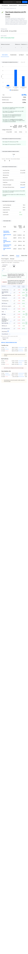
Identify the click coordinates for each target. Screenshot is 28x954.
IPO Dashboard (5, 5)
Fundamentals (13, 54)
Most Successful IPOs (23, 5)
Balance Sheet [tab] (24, 255)
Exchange (22, 187)
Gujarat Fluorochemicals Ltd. (7, 241)
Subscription (5, 54)
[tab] (5, 255)
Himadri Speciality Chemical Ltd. (7, 245)
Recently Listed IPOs (13, 5)
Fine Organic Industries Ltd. (6, 231)
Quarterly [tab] (12, 255)
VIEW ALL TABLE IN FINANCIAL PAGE (9, 342)
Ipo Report (21, 54)
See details (7, 16)
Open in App (18, 1)
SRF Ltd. (5, 237)
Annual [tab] (17, 255)
